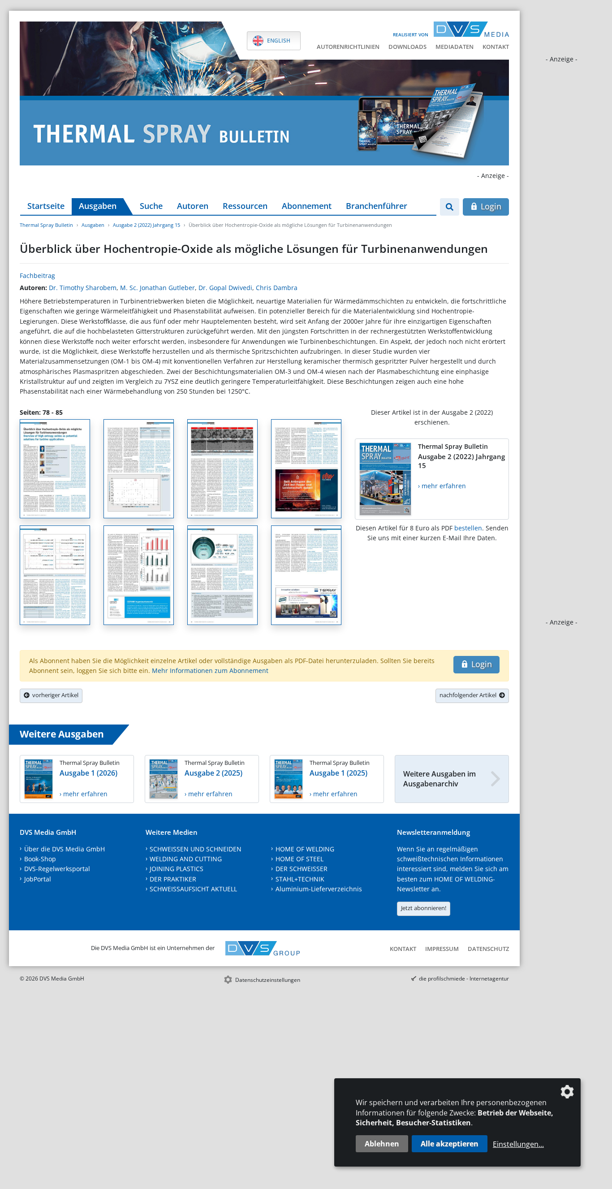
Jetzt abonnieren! (423, 908)
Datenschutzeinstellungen (267, 980)
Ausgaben (97, 205)
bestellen (468, 528)
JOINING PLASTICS (176, 868)
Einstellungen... (518, 1144)
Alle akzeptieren (449, 1144)
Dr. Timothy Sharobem (82, 287)
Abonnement (307, 205)
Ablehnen (382, 1144)
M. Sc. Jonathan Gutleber (157, 287)
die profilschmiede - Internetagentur (464, 978)
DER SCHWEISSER (302, 868)
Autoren (192, 205)
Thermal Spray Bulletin (46, 224)
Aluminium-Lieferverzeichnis (319, 889)
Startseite (46, 205)
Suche (151, 205)
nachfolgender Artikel (469, 695)
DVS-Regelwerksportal (57, 868)
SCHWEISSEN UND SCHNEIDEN (195, 849)
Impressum (442, 949)
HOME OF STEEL (299, 859)
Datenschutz (488, 949)
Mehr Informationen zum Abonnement (210, 670)
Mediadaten (454, 47)
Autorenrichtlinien (348, 47)
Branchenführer (376, 205)
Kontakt (496, 47)
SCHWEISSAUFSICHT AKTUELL (193, 889)
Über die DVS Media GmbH (64, 849)
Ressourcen (245, 205)
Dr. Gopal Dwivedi (225, 287)
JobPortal (37, 879)
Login (489, 206)
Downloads (407, 47)
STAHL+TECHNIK (300, 879)
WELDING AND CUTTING (186, 859)
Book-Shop (40, 859)
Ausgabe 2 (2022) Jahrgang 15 (146, 224)
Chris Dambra (276, 287)
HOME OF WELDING (305, 849)
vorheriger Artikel (54, 695)
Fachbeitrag (37, 275)
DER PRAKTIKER (173, 879)
